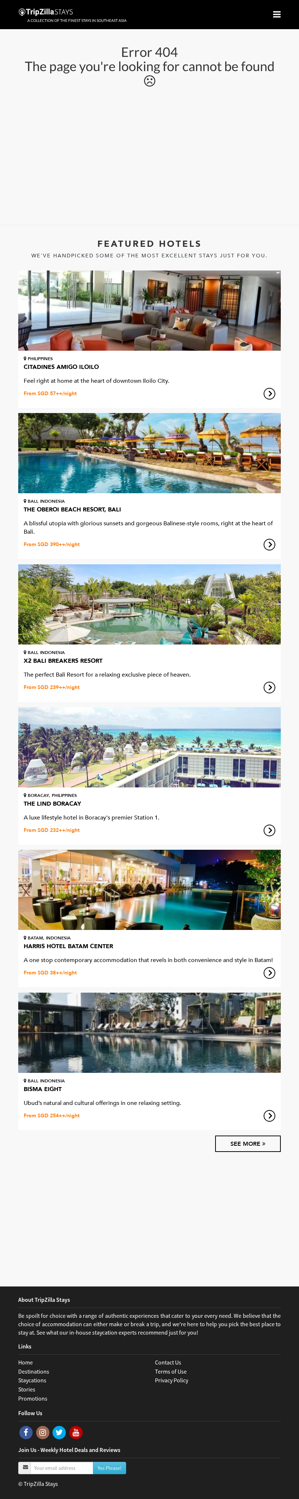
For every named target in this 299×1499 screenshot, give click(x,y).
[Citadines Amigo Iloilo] (149, 310)
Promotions (32, 1398)
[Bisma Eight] (149, 1033)
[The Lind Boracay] (149, 747)
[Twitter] (59, 1432)
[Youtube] (76, 1432)
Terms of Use (171, 1371)
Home (25, 1362)
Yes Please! (109, 1468)
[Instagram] (43, 1432)
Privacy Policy (171, 1380)
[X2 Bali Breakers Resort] (149, 604)
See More (246, 1144)
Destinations (33, 1371)
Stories (26, 1389)
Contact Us (168, 1362)
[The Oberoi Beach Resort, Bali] (149, 453)
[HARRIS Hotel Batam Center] (149, 890)
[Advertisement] (149, 156)
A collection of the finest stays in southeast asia (77, 20)
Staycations (32, 1380)
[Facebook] (26, 1432)
